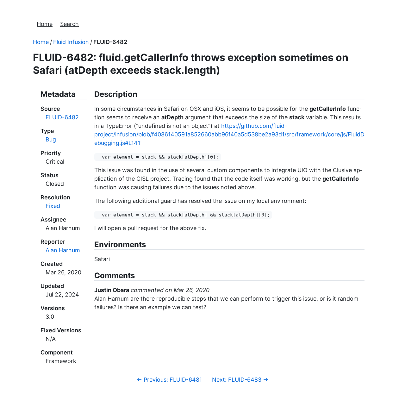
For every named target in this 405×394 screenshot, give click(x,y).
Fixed (53, 206)
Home (45, 24)
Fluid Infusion (71, 42)
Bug (51, 139)
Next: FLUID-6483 (240, 379)
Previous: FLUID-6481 (169, 379)
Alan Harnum (63, 250)
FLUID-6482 (110, 42)
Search (69, 24)
